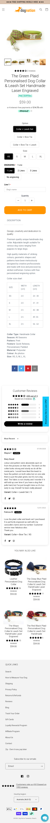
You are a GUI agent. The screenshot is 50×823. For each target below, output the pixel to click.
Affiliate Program (12, 731)
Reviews (8, 701)
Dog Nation (22, 818)
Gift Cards (9, 719)
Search (8, 672)
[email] (35, 368)
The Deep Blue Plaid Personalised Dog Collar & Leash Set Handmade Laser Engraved (36, 584)
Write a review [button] (25, 424)
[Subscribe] (42, 766)
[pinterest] (28, 368)
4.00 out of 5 (32, 396)
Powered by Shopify (30, 818)
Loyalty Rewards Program (16, 725)
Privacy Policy (11, 689)
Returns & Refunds (13, 695)
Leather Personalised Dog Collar (13, 581)
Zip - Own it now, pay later (16, 749)
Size (25, 151)
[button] (3, 9)
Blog (7, 707)
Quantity (25, 196)
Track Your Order (12, 713)
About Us (9, 737)
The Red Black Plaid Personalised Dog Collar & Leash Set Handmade (36, 629)
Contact (8, 743)
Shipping (9, 684)
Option (25, 123)
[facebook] (15, 368)
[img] (10, 449)
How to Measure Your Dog (16, 678)
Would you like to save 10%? (45, 411)
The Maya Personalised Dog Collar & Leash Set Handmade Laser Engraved (14, 631)
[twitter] (21, 368)
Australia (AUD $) (24, 799)
